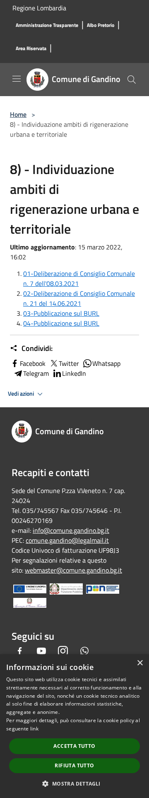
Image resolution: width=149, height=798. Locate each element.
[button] (74, 783)
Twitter (69, 363)
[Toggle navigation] (17, 79)
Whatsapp (106, 363)
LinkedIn (74, 373)
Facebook (33, 363)
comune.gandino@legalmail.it (67, 540)
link (34, 728)
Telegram (36, 373)
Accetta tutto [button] (74, 746)
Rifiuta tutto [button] (74, 765)
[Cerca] (132, 80)
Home (18, 114)
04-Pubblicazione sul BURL (61, 323)
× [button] (140, 663)
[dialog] (74, 726)
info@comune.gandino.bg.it (71, 530)
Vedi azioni (21, 393)
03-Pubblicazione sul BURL (61, 313)
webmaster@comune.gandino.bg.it (73, 570)
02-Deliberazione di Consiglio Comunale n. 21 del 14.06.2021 (79, 298)
